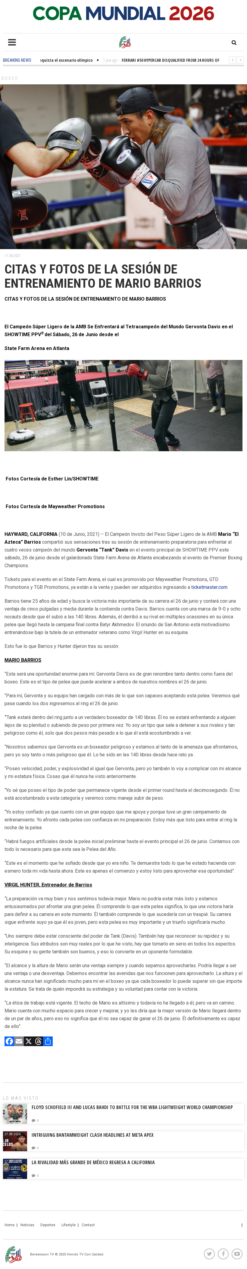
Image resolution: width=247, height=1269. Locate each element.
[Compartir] (48, 1042)
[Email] (19, 1042)
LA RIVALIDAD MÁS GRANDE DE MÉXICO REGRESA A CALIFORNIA (94, 1162)
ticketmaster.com (209, 587)
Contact (88, 1225)
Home (9, 1225)
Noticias (27, 1225)
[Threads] (38, 1042)
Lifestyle (68, 1225)
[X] (28, 1042)
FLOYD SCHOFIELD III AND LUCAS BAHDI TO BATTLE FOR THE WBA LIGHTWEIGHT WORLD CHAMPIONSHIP (132, 1107)
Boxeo (10, 78)
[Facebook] (9, 1042)
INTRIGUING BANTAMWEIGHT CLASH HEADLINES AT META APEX (93, 1135)
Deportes (47, 1225)
